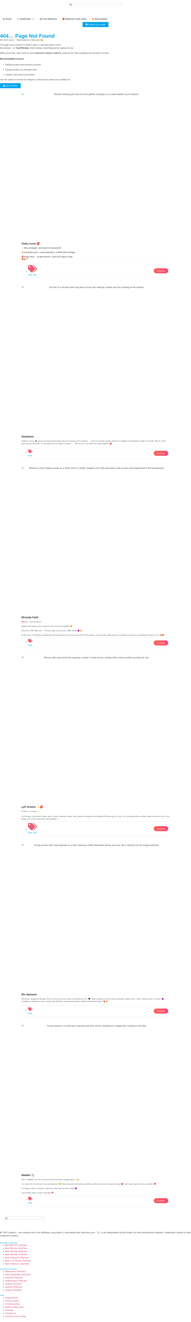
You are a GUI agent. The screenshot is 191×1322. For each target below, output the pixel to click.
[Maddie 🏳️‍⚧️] (95, 1116)
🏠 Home (7, 19)
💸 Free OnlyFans (48, 19)
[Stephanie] (95, 372)
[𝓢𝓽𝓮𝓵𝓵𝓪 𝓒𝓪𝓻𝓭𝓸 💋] (95, 186)
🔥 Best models (99, 19)
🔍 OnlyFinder (24, 19)
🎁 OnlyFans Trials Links (74, 19)
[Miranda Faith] (95, 558)
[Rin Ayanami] (95, 930)
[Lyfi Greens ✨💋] (95, 746)
